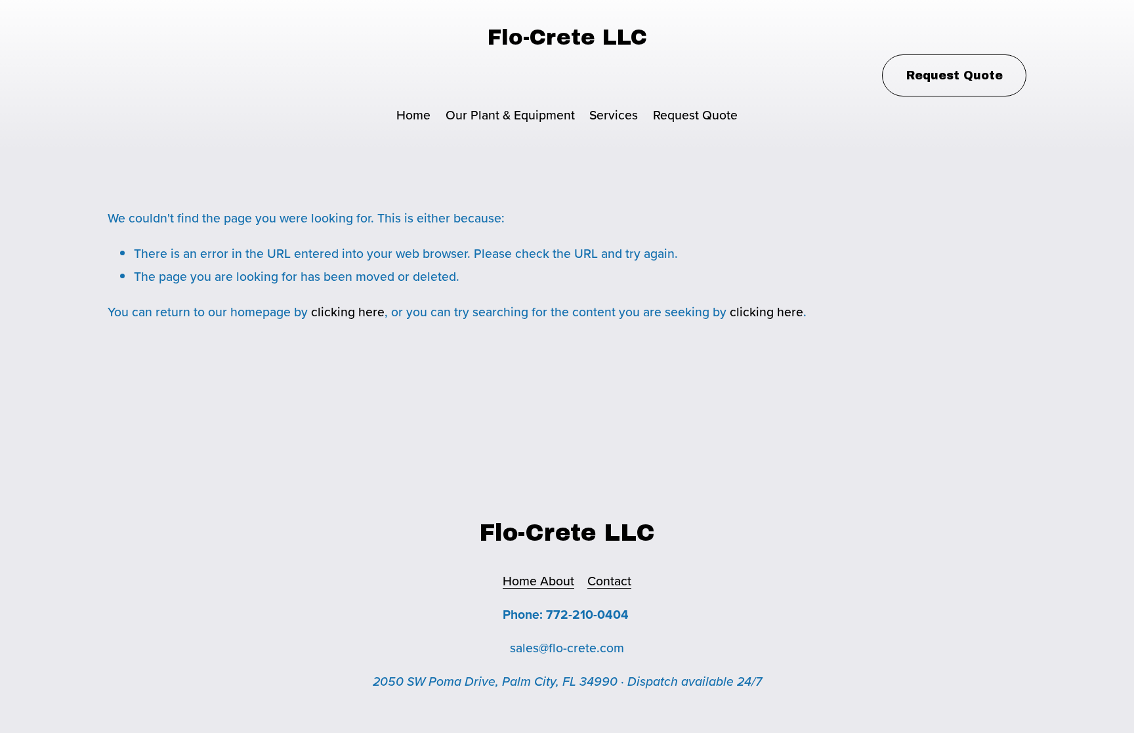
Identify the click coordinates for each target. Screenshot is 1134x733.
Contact (609, 581)
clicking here (348, 312)
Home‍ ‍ (521, 581)
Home (413, 115)
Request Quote (695, 115)
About (557, 581)
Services (613, 115)
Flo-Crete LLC (567, 37)
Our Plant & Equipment (510, 115)
